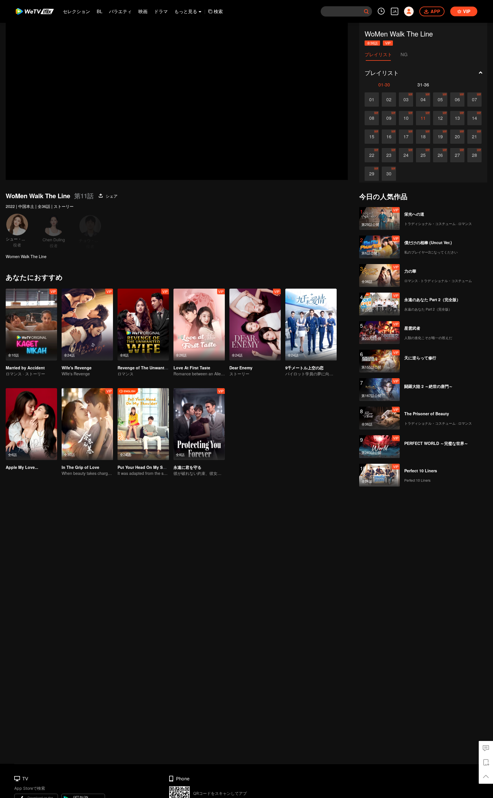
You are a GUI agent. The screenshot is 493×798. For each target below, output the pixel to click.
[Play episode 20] (457, 136)
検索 (218, 11)
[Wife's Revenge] (87, 324)
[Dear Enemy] (255, 324)
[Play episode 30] (389, 174)
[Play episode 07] (474, 99)
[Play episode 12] (440, 118)
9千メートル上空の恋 (304, 367)
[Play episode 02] (389, 99)
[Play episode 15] (372, 136)
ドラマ (161, 11)
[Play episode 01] (372, 99)
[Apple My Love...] (31, 424)
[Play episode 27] (457, 155)
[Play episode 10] (406, 118)
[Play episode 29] (372, 174)
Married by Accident (25, 367)
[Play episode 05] (440, 99)
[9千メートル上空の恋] (311, 324)
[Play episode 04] (423, 99)
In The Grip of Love (80, 467)
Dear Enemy (240, 367)
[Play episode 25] (423, 155)
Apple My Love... (22, 467)
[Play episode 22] (372, 155)
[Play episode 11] (423, 118)
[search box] (366, 11)
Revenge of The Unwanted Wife (148, 367)
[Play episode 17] (406, 136)
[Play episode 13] (457, 118)
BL (99, 11)
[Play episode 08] (372, 118)
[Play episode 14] (474, 118)
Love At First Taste (191, 367)
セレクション (76, 11)
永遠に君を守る (187, 467)
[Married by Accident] (31, 324)
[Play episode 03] (406, 99)
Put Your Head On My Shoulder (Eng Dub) (158, 467)
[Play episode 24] (406, 155)
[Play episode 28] (474, 155)
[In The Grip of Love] (87, 424)
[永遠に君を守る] (199, 424)
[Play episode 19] (440, 136)
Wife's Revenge (77, 367)
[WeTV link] (35, 11)
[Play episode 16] (389, 136)
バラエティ (120, 11)
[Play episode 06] (457, 99)
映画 (143, 11)
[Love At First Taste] (199, 324)
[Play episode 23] (389, 155)
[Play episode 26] (440, 155)
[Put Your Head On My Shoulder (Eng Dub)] (143, 424)
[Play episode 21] (474, 136)
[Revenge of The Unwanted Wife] (143, 324)
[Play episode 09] (389, 118)
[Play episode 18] (423, 136)
